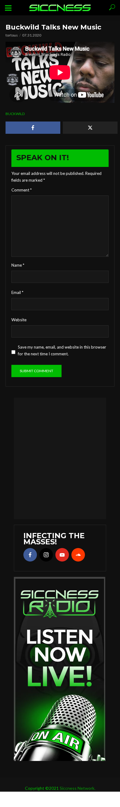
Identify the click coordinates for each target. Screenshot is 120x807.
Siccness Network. (77, 788)
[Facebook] (30, 555)
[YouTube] (62, 555)
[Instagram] (46, 555)
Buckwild (15, 113)
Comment (21, 189)
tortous (12, 35)
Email (17, 292)
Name (17, 265)
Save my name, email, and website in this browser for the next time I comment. (62, 350)
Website (18, 319)
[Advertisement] (60, 457)
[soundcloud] (78, 555)
